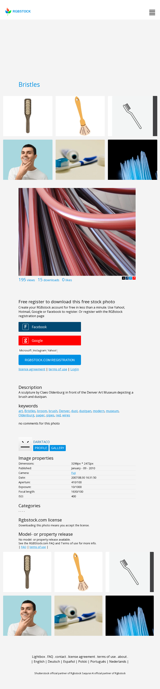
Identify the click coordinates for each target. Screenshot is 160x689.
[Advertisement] (80, 48)
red (58, 415)
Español (69, 661)
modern (98, 411)
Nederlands (117, 661)
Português (98, 661)
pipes (50, 415)
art (21, 411)
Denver (64, 411)
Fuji (73, 473)
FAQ (23, 547)
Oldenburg (26, 415)
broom (42, 411)
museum (112, 411)
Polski (82, 661)
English (39, 661)
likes (68, 280)
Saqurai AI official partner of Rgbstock (104, 673)
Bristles (30, 411)
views (31, 280)
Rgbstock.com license (40, 520)
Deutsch (54, 661)
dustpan (85, 411)
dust (74, 411)
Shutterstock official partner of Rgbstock (57, 673)
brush (53, 411)
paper (40, 415)
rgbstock (22, 11)
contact (60, 656)
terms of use (37, 547)
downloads (51, 280)
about (122, 656)
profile (41, 448)
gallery (57, 448)
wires (66, 415)
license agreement (81, 656)
